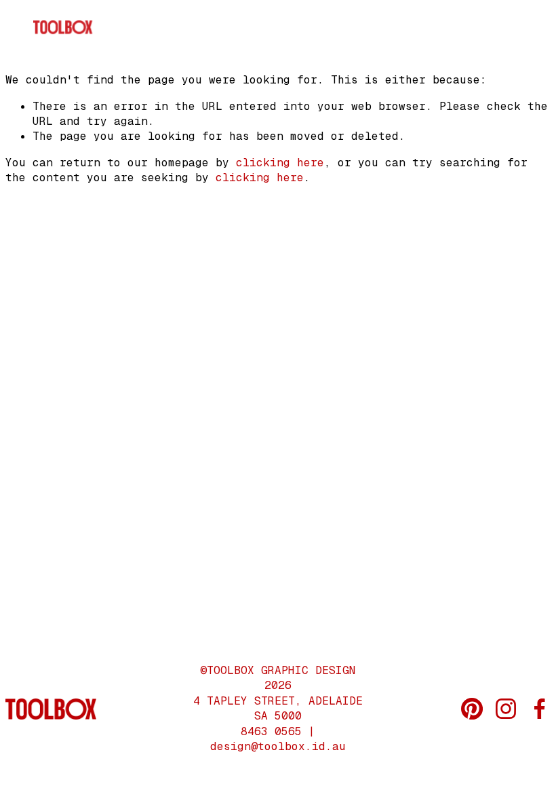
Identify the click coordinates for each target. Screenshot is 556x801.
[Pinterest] (472, 709)
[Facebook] (540, 709)
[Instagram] (506, 709)
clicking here (280, 162)
